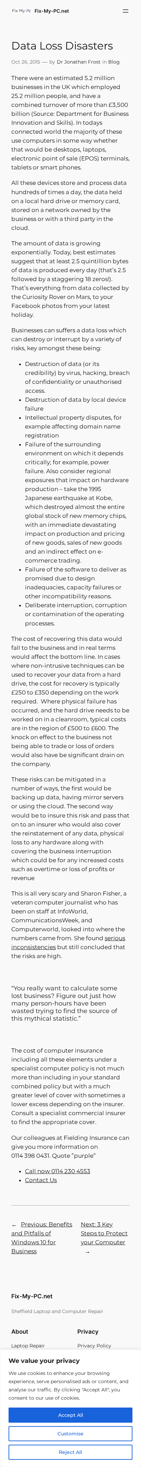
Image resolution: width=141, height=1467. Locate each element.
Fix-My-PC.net (52, 11)
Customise (70, 1434)
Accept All (70, 1415)
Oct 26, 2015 (25, 62)
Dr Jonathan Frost (79, 62)
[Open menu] (125, 11)
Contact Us (41, 1180)
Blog (114, 62)
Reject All (70, 1452)
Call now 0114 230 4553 (57, 1171)
